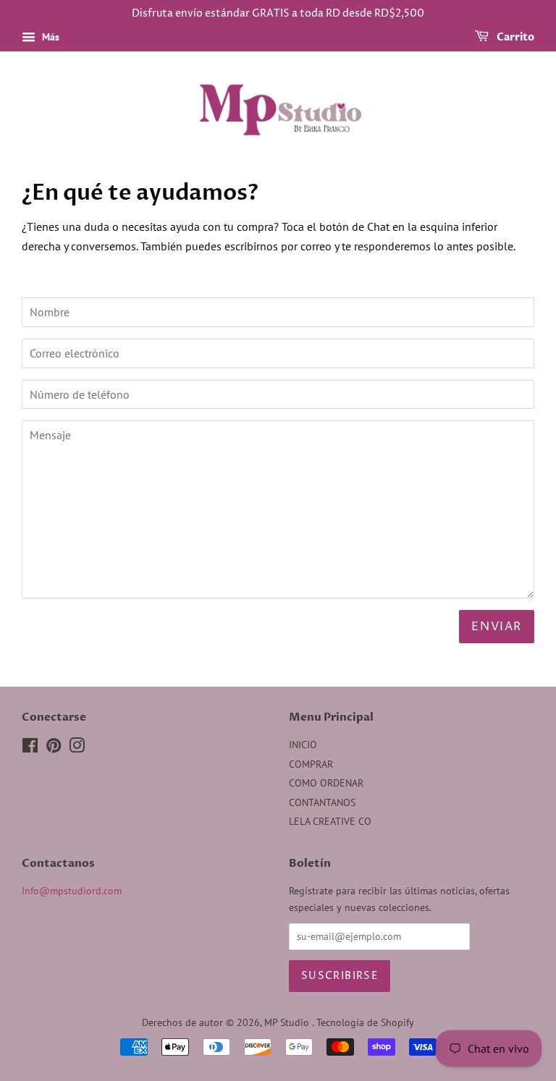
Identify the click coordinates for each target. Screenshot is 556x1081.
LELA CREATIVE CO (330, 821)
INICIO (303, 744)
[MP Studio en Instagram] (77, 748)
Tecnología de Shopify (365, 1022)
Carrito (514, 37)
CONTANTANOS (322, 802)
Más (49, 36)
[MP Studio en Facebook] (30, 748)
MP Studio (288, 1022)
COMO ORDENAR (326, 782)
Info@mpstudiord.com (72, 890)
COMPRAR (311, 764)
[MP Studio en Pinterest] (54, 748)
